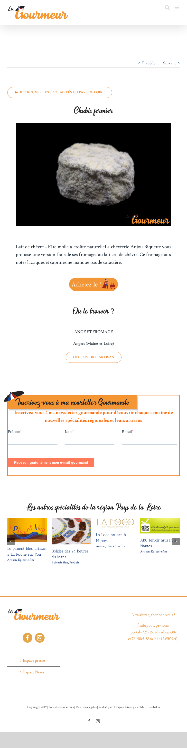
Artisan (12, 560)
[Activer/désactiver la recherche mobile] (167, 7)
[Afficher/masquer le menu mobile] (177, 7)
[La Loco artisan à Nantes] (115, 520)
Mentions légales (86, 707)
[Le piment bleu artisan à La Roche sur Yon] (27, 520)
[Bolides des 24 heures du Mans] (71, 520)
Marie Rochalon (150, 707)
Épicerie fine (26, 560)
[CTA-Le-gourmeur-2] (93, 278)
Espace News (33, 672)
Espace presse (34, 660)
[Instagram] (40, 638)
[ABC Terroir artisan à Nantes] (160, 520)
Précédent (150, 63)
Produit (74, 562)
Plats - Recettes (116, 546)
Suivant (169, 63)
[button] (11, 541)
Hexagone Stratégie (124, 707)
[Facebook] (27, 638)
